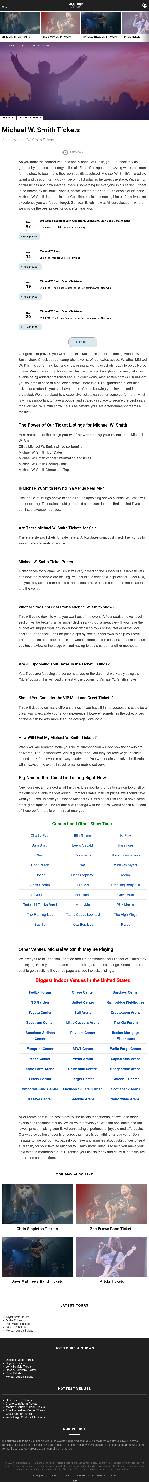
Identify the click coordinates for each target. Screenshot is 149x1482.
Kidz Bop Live (82, 924)
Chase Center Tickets (19, 1413)
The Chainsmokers (125, 854)
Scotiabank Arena (125, 1088)
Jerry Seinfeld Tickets (19, 1366)
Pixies (125, 924)
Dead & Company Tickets (21, 1370)
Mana (125, 874)
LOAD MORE (83, 342)
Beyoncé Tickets (16, 1363)
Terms (113, 1475)
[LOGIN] (144, 5)
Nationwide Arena (125, 1099)
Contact (69, 1475)
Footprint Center (40, 1048)
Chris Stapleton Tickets (16, 37)
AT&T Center (82, 1048)
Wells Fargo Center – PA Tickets (25, 1417)
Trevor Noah (40, 894)
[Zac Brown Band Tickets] (60, 23)
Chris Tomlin (82, 894)
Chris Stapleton (83, 874)
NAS (83, 864)
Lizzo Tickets (13, 1373)
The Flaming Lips (40, 914)
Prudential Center (82, 1068)
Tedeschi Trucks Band (40, 904)
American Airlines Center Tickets (25, 1410)
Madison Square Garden (83, 1088)
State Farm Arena (40, 1068)
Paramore (125, 845)
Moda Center (40, 1058)
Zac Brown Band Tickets (57, 37)
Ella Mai (83, 884)
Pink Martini (126, 904)
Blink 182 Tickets (16, 1327)
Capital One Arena (126, 1058)
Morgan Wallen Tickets (19, 1330)
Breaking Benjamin (125, 884)
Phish (40, 854)
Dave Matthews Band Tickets (100, 37)
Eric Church (40, 864)
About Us (56, 1475)
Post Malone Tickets (18, 1324)
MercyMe (83, 904)
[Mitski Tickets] (111, 1257)
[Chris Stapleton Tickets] (20, 23)
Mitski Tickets (132, 37)
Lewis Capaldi (83, 845)
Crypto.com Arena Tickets (21, 1403)
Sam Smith (40, 845)
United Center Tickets (19, 1400)
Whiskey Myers (125, 864)
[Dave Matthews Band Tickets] (101, 23)
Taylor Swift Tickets (17, 1317)
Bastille (40, 924)
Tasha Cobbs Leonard (83, 914)
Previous (2, 26)
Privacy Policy (40, 1475)
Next (147, 26)
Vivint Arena (83, 1058)
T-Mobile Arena (82, 1099)
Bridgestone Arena (125, 1068)
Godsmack (83, 854)
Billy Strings (83, 835)
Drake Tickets (14, 1320)
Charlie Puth (40, 835)
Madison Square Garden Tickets (25, 1407)
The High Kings (125, 914)
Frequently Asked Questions (91, 1475)
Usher (40, 874)
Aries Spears (40, 884)
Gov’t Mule (125, 894)
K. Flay (125, 835)
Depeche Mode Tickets (20, 1360)
